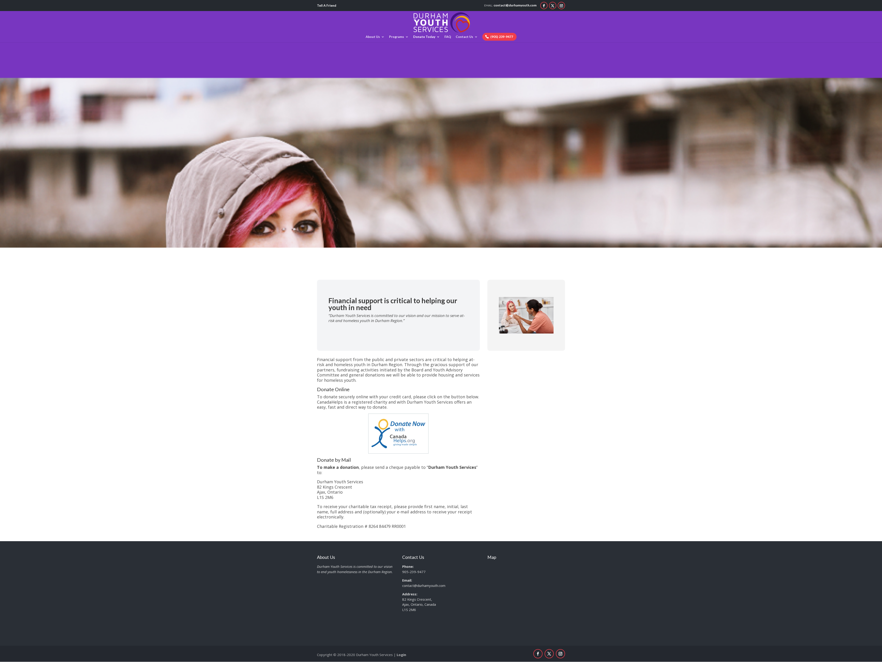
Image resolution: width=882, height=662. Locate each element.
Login (401, 654)
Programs (396, 37)
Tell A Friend (326, 5)
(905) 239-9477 (501, 37)
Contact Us (464, 37)
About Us (373, 37)
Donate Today (424, 37)
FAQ (447, 37)
